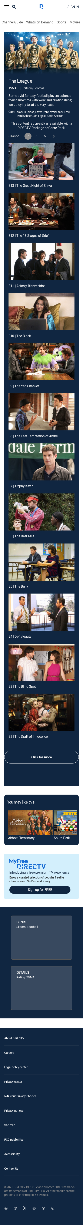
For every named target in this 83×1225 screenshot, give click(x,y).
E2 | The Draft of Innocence (28, 736)
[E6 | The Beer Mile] (41, 512)
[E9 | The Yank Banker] (41, 361)
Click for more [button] (41, 757)
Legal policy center (16, 1067)
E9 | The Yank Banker (24, 386)
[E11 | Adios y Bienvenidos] (41, 261)
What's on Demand (39, 22)
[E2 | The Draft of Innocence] (41, 712)
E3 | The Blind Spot (22, 686)
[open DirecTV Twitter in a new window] (24, 1208)
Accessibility (12, 1154)
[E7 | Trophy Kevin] (41, 461)
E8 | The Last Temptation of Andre (33, 436)
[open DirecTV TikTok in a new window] (52, 1208)
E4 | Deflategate (20, 636)
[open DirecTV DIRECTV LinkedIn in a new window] (6, 1208)
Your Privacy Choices (23, 1096)
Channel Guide (12, 22)
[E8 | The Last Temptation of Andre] (41, 411)
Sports (61, 22)
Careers (9, 1053)
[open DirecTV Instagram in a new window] (34, 1208)
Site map (9, 1125)
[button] (6, 6)
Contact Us (11, 1168)
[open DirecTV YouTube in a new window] (43, 1208)
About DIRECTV (14, 1038)
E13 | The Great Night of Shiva (30, 185)
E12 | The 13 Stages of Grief (29, 235)
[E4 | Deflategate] (41, 612)
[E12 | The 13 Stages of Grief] (41, 211)
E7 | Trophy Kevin (21, 486)
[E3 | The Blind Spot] (41, 662)
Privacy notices (13, 1111)
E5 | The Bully (18, 586)
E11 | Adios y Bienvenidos (27, 285)
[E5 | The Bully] (41, 562)
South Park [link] (62, 837)
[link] (30, 822)
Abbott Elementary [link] (21, 837)
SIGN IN (73, 6)
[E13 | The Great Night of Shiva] (41, 161)
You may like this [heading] (20, 802)
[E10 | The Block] (41, 311)
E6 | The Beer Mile (21, 536)
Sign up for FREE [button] (40, 889)
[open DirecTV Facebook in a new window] (15, 1208)
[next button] (53, 136)
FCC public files (13, 1139)
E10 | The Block (20, 336)
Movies (75, 22)
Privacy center (13, 1082)
